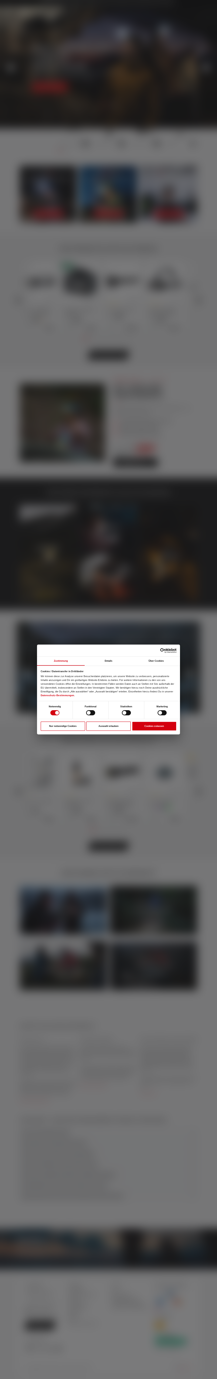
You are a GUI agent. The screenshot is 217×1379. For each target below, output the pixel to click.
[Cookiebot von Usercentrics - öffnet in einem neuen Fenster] (162, 650)
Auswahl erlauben (108, 726)
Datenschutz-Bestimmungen (57, 695)
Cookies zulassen (154, 726)
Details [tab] (108, 660)
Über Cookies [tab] (156, 660)
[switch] (90, 712)
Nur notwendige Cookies (63, 726)
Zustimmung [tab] (61, 660)
